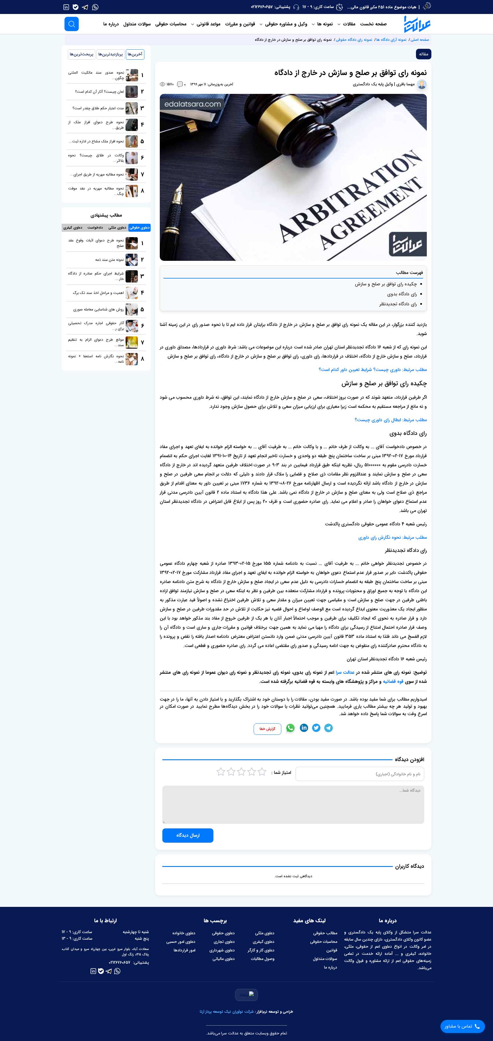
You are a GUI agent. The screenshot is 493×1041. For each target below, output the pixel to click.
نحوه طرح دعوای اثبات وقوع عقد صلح (96, 243)
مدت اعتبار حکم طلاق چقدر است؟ (98, 108)
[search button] (71, 24)
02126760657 (262, 7)
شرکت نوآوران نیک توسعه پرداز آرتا (227, 1012)
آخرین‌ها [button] (135, 54)
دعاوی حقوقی (223, 933)
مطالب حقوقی (325, 933)
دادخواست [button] (95, 227)
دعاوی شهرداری (222, 950)
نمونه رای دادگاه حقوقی (354, 40)
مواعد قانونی (208, 24)
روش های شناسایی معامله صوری (98, 309)
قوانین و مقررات (240, 24)
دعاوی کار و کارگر (261, 950)
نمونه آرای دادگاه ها (391, 40)
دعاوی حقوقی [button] (139, 227)
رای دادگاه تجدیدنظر (398, 304)
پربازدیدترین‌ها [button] (110, 54)
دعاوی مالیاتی (224, 959)
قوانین (331, 950)
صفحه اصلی (420, 40)
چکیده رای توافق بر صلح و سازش (386, 284)
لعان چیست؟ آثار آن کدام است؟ (99, 91)
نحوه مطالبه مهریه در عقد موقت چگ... (96, 191)
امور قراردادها (184, 950)
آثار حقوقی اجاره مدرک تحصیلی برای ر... (96, 325)
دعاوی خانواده (183, 933)
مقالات (348, 24)
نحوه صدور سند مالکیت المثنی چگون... (96, 75)
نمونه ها (324, 24)
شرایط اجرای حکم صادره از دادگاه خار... (96, 276)
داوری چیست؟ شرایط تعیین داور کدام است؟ (360, 369)
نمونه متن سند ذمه (109, 260)
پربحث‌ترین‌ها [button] (81, 54)
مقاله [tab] (423, 54)
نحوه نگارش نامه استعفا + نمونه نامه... (96, 359)
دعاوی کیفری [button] (72, 227)
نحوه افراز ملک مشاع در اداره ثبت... (96, 141)
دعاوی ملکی (264, 933)
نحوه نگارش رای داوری (379, 537)
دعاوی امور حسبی (180, 942)
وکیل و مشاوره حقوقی (285, 24)
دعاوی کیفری (263, 942)
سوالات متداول (137, 24)
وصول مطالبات (262, 959)
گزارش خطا (267, 729)
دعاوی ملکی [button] (117, 227)
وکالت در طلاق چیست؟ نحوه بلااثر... (96, 158)
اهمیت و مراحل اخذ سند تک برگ (98, 293)
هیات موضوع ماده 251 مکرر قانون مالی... (382, 7)
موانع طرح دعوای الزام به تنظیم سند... (96, 342)
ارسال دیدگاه (187, 835)
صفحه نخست (373, 24)
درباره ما (111, 24)
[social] (95, 7)
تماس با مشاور (458, 1026)
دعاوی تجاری (224, 942)
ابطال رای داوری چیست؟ (378, 419)
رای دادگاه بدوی (402, 294)
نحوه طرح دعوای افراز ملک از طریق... (96, 125)
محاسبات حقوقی (171, 24)
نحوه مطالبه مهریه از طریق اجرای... (97, 174)
